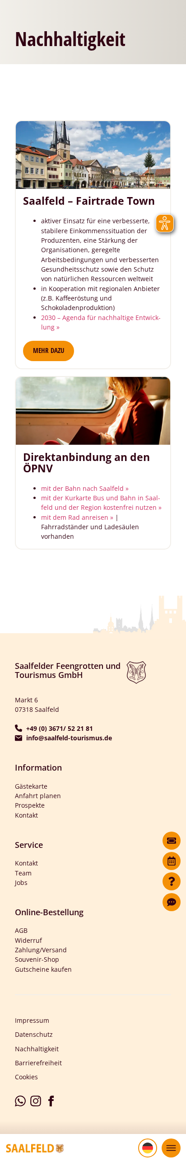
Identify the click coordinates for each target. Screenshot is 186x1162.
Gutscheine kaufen (43, 969)
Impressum (32, 1020)
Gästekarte (31, 786)
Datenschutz (34, 1034)
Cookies (26, 1077)
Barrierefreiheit (38, 1063)
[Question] (172, 881)
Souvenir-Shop (37, 959)
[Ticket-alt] (172, 841)
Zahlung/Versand (41, 950)
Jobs (21, 882)
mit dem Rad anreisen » (77, 517)
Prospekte (30, 805)
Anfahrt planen (38, 795)
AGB (21, 930)
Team (23, 873)
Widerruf (28, 940)
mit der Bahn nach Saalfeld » (85, 488)
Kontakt (26, 815)
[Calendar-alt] (172, 861)
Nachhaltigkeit (37, 1048)
